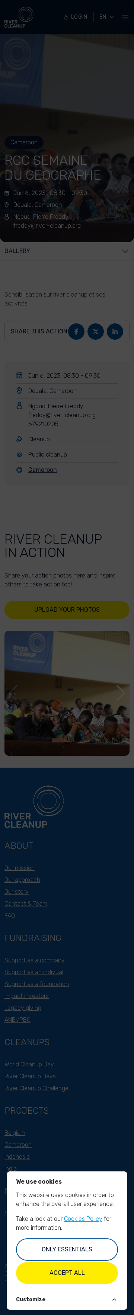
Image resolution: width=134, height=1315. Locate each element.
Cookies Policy (83, 1218)
